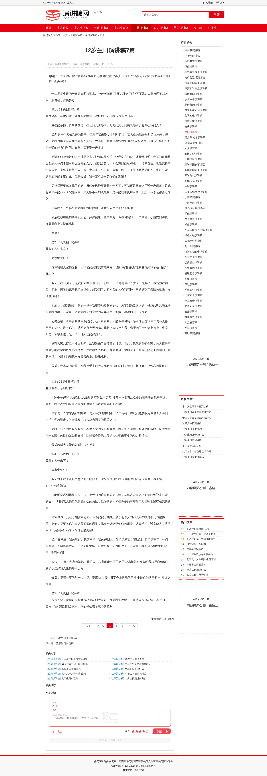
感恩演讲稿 (191, 278)
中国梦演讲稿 (192, 50)
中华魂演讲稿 (192, 55)
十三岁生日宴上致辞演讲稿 (196, 417)
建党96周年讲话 (194, 142)
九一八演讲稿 (192, 246)
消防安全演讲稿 (193, 295)
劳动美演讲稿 (192, 333)
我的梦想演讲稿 (193, 61)
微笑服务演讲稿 (193, 317)
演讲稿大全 (121, 27)
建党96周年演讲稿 (195, 137)
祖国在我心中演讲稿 (196, 251)
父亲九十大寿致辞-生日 (74, 673)
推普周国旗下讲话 (195, 82)
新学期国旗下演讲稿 (196, 170)
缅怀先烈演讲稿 (193, 153)
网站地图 (208, 2)
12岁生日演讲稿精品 (135, 673)
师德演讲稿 (191, 213)
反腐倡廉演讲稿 (193, 159)
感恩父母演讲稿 (193, 273)
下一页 (131, 625)
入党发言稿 (191, 148)
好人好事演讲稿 (193, 219)
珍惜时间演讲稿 (193, 93)
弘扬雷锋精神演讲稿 (196, 191)
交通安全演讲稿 (193, 306)
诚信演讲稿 (191, 224)
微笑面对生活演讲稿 (196, 88)
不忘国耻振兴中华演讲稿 (199, 229)
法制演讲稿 (191, 186)
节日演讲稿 (181, 27)
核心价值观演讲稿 (195, 208)
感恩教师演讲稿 (193, 268)
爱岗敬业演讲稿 (193, 289)
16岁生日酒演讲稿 (134, 659)
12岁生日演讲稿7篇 (192, 429)
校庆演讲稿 (191, 126)
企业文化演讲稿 (193, 257)
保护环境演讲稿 (193, 121)
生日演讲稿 (91, 35)
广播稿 (212, 27)
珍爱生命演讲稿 (193, 99)
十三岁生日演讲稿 (134, 668)
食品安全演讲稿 (193, 300)
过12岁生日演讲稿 (71, 668)
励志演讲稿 (161, 27)
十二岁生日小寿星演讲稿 (75, 659)
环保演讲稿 (191, 66)
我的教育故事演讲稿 (196, 72)
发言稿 (198, 27)
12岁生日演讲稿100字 (198, 529)
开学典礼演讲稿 (193, 175)
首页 (48, 27)
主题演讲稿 (141, 27)
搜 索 (216, 14)
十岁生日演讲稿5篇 (67, 637)
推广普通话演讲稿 (195, 77)
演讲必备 (62, 27)
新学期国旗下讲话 (195, 164)
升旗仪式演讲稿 (193, 180)
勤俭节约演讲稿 (193, 104)
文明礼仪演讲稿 (193, 115)
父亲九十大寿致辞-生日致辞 (196, 451)
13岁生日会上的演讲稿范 (75, 663)
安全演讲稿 (191, 311)
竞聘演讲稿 (101, 27)
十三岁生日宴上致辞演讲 (138, 663)
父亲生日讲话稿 (65, 643)
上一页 (101, 625)
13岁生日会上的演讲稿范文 (196, 412)
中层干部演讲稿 (193, 202)
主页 (65, 35)
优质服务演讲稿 (193, 262)
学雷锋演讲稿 (192, 197)
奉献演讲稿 (191, 284)
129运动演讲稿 (193, 240)
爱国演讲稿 (191, 327)
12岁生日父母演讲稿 (193, 434)
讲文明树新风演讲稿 (196, 110)
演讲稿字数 (81, 27)
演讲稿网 (219, 2)
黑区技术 (139, 770)
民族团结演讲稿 (193, 235)
